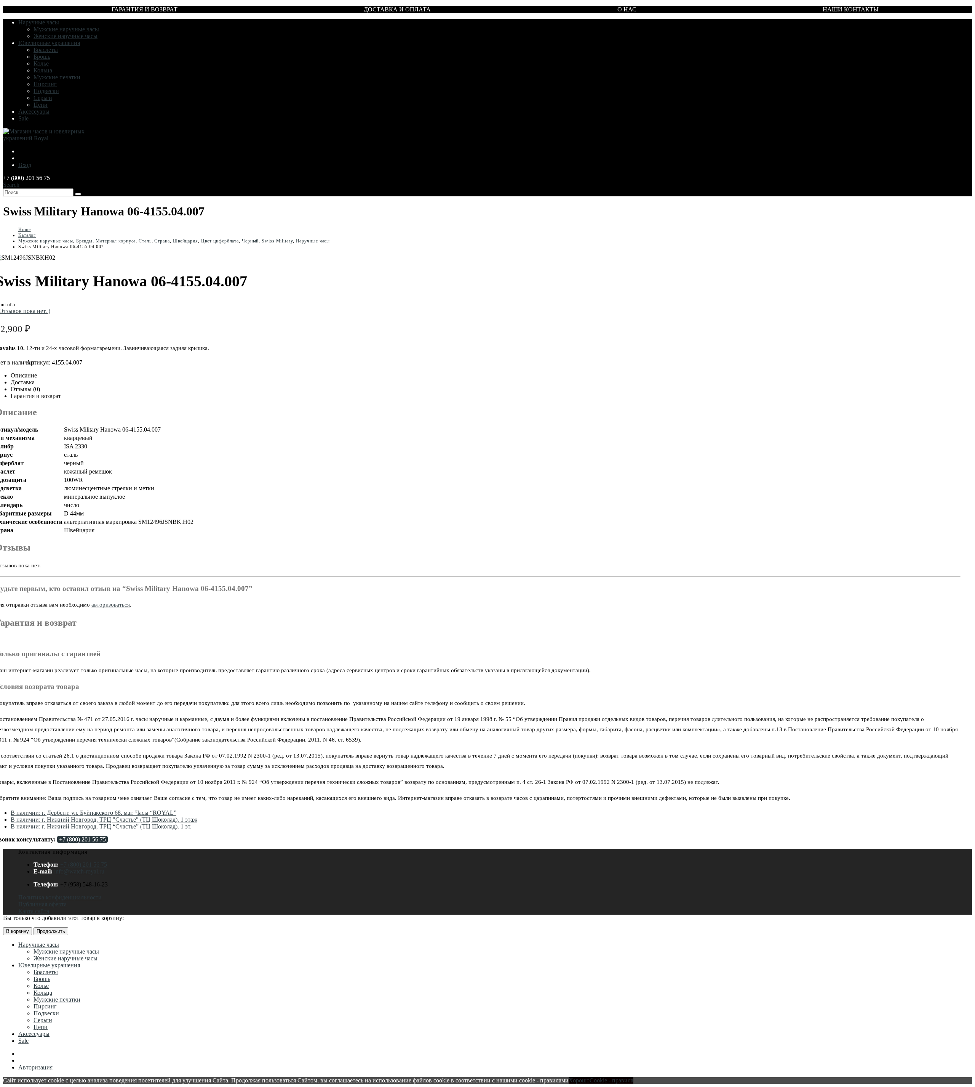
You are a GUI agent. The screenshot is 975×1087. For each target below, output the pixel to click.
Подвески (46, 91)
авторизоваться (110, 605)
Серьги (43, 98)
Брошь (42, 56)
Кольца (43, 70)
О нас (626, 9)
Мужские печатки (57, 77)
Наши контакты (851, 9)
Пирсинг (45, 84)
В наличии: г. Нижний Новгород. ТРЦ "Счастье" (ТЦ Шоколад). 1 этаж (104, 819)
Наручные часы (38, 22)
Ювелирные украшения (49, 43)
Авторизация (35, 1067)
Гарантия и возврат (144, 9)
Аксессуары (34, 111)
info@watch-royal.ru (79, 871)
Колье (41, 63)
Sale (23, 118)
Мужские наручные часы (66, 29)
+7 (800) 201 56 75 (82, 839)
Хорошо (579, 1080)
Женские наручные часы (66, 36)
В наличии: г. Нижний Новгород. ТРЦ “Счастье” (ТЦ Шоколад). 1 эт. (101, 826)
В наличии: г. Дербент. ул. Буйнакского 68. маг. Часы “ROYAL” (93, 812)
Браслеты (46, 50)
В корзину (17, 931)
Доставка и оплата (397, 9)
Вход (24, 165)
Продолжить (51, 931)
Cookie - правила (611, 1080)
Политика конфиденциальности (60, 897)
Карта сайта (33, 911)
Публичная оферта (42, 904)
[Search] (78, 194)
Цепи (41, 104)
